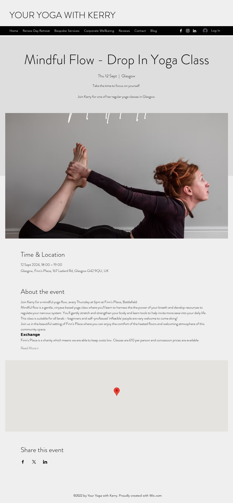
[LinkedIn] (194, 30)
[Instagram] (187, 30)
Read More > (30, 348)
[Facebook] (181, 30)
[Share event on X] (34, 462)
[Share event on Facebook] (23, 462)
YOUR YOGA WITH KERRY (62, 15)
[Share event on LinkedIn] (45, 462)
